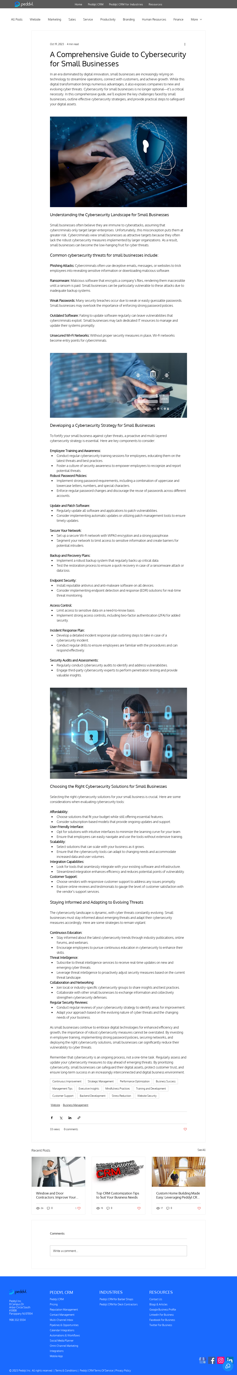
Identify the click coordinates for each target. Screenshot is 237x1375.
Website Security (147, 1095)
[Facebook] (211, 1360)
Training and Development (151, 1088)
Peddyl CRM (57, 1299)
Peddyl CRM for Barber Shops (116, 1299)
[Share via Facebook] (52, 1117)
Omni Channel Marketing (64, 1345)
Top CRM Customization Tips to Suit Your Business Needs (117, 1195)
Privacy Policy (123, 1370)
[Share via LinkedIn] (70, 1117)
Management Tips (62, 1088)
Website (35, 19)
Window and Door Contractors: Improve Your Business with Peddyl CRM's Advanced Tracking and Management (56, 1195)
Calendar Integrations (62, 1330)
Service (88, 19)
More (194, 19)
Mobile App (56, 1356)
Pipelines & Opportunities (64, 1325)
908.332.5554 (17, 1319)
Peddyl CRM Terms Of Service (96, 1370)
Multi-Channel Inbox (61, 1319)
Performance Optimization (135, 1081)
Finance (178, 19)
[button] (96, 4)
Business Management (75, 1105)
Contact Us (155, 1299)
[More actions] (185, 44)
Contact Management (62, 1314)
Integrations (57, 1350)
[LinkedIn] (229, 1360)
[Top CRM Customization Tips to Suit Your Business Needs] (118, 1172)
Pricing (54, 1304)
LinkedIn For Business (161, 1314)
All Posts (16, 19)
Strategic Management (101, 1081)
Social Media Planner (62, 1340)
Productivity (108, 19)
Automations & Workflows (65, 1335)
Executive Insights (89, 1088)
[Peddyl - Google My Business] (202, 1360)
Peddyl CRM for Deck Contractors (119, 1304)
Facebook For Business (162, 1319)
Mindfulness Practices (117, 1088)
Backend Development (93, 1095)
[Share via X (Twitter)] (61, 1117)
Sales (72, 19)
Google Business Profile (162, 1309)
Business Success (166, 1081)
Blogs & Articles (158, 1304)
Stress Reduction (121, 1095)
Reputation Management (64, 1309)
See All (202, 1149)
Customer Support (63, 1095)
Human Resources (154, 19)
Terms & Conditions (66, 1370)
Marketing (54, 19)
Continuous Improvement (66, 1081)
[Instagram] (220, 1360)
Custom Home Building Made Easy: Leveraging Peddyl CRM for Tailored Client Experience (178, 1195)
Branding (129, 19)
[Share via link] (79, 1117)
